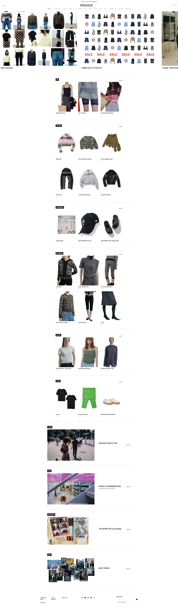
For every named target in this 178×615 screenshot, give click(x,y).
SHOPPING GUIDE (43, 597)
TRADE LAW (53, 597)
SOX (116, 9)
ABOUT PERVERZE (104, 568)
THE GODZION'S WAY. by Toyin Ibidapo (110, 528)
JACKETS (105, 9)
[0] (173, 5)
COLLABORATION (128, 9)
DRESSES (90, 9)
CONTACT (42, 599)
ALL (52, 9)
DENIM (100, 9)
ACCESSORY (120, 9)
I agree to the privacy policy (122, 602)
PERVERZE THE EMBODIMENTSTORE (110, 486)
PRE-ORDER (64, 9)
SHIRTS (85, 9)
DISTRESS (70, 9)
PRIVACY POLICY (65, 597)
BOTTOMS (96, 9)
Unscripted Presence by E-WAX (108, 443)
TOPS (75, 9)
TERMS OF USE (53, 599)
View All (120, 80)
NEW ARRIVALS (57, 9)
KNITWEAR (80, 9)
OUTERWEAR (111, 9)
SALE (49, 9)
